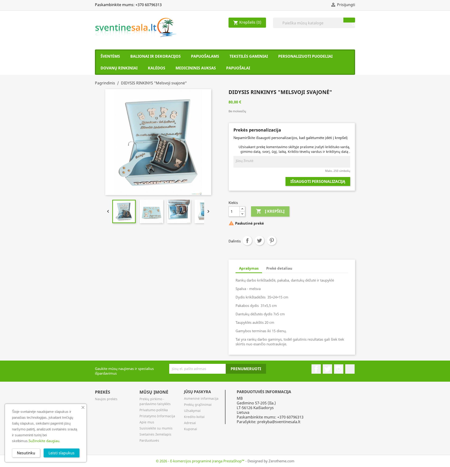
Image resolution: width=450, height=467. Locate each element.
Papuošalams (205, 56)
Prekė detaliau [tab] (279, 268)
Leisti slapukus (62, 453)
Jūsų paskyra (197, 391)
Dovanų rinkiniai (119, 68)
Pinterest (271, 240)
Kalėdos (156, 68)
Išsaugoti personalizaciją (317, 181)
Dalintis (247, 240)
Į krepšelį (270, 211)
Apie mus (146, 422)
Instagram (338, 369)
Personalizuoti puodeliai (305, 56)
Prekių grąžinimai (198, 404)
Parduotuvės (149, 440)
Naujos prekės (106, 399)
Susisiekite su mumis (155, 428)
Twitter (259, 240)
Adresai (190, 423)
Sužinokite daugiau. (44, 440)
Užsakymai (192, 410)
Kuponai (190, 429)
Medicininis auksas (196, 68)
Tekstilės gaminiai (248, 56)
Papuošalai (238, 68)
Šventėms (110, 56)
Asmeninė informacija (201, 398)
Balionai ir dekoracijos (155, 56)
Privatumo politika (153, 410)
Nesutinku (26, 453)
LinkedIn (350, 369)
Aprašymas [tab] (249, 268)
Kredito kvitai (194, 416)
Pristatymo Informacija (157, 416)
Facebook (316, 369)
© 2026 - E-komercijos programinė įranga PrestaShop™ (200, 461)
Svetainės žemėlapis (155, 434)
